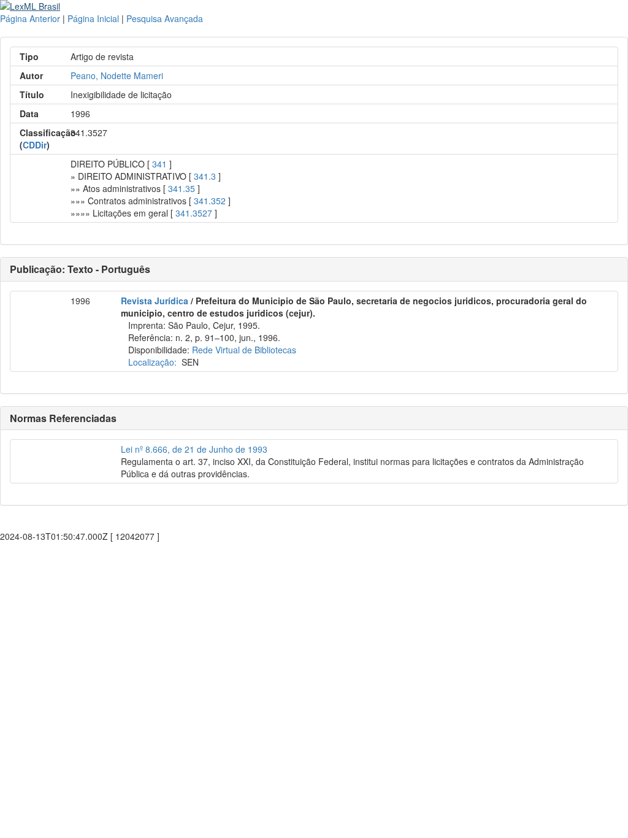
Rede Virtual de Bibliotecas (244, 350)
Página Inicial (93, 18)
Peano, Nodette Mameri (117, 75)
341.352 (210, 200)
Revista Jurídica (154, 300)
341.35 (181, 188)
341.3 (205, 176)
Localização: (152, 362)
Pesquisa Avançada (164, 18)
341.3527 (193, 213)
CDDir (35, 145)
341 (159, 164)
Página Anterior (30, 18)
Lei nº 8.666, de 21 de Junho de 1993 (194, 449)
